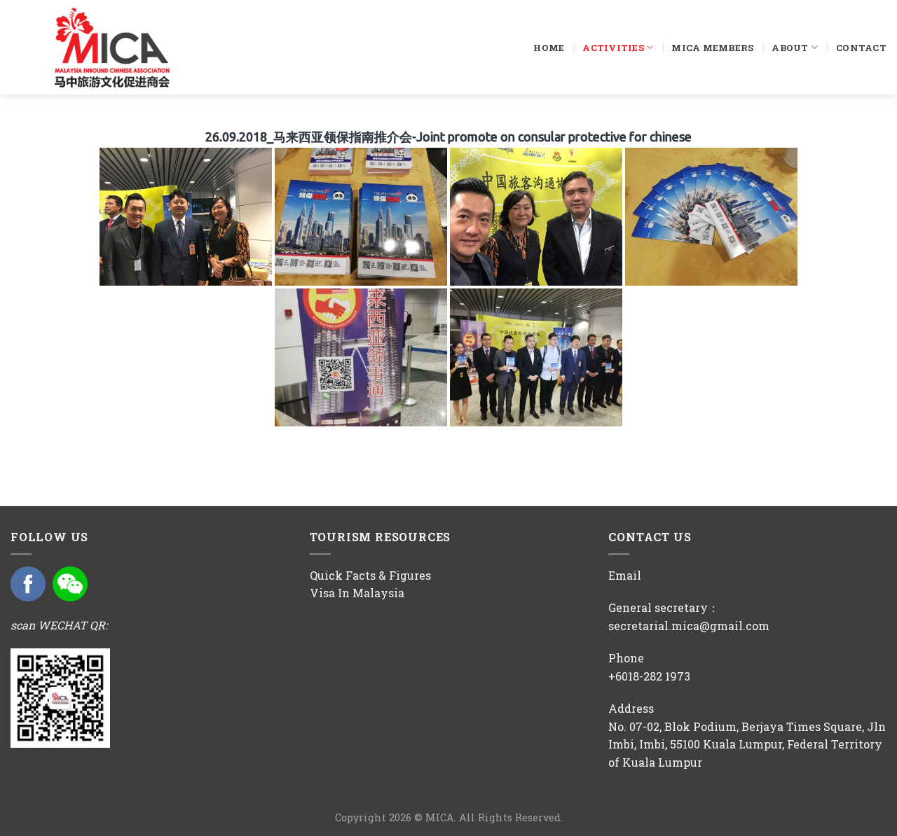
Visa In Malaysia (357, 592)
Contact (861, 47)
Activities (613, 47)
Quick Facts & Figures (370, 575)
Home (548, 47)
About (790, 47)
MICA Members (712, 47)
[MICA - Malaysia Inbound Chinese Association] (138, 47)
